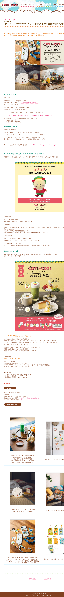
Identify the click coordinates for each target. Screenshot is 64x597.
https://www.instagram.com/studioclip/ (44, 145)
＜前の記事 (32, 578)
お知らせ (15, 19)
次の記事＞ (47, 578)
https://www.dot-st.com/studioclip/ (29, 102)
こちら (21, 104)
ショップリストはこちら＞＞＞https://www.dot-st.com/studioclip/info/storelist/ (29, 115)
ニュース (7, 19)
